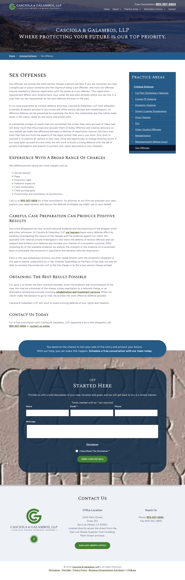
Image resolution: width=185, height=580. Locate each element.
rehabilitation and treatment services (78, 292)
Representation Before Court (151, 141)
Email (74, 406)
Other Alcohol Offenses (148, 129)
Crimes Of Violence (145, 99)
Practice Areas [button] (131, 9)
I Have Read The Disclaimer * (94, 451)
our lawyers (72, 232)
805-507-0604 (166, 4)
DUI (137, 123)
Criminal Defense (144, 86)
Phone (118, 406)
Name (29, 406)
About (116, 9)
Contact (172, 9)
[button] (92, 576)
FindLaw (131, 570)
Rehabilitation (143, 135)
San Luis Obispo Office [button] (92, 545)
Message (30, 421)
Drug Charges (143, 117)
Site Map (66, 570)
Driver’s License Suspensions (151, 111)
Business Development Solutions (106, 570)
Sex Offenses (142, 147)
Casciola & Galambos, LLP (86, 567)
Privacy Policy (80, 570)
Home (107, 9)
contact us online (40, 326)
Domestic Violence (145, 105)
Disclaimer (92, 444)
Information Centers (153, 9)
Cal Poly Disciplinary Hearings (151, 93)
